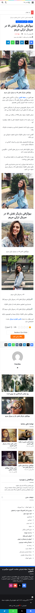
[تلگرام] (8, 42)
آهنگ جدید (28, 549)
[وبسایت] (17, 368)
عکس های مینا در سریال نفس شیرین (10, 445)
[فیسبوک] (31, 42)
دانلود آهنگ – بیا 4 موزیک (25, 507)
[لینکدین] (22, 42)
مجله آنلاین (22, 97)
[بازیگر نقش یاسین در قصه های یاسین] (25, 434)
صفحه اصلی (28, 17)
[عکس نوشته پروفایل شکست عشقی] (9, 458)
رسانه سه (29, 546)
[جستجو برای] (2, 3)
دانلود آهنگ (28, 558)
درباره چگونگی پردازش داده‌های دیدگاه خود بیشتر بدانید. (18, 490)
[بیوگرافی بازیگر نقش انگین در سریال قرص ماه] (25, 457)
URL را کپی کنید (17, 337)
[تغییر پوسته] (6, 3)
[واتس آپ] (13, 42)
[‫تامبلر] (17, 42)
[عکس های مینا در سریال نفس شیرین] (9, 435)
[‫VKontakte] (17, 344)
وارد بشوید (18, 486)
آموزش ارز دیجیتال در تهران (25, 539)
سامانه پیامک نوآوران (26, 555)
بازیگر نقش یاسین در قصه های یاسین (26, 443)
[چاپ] (31, 47)
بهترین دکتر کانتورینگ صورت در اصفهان (21, 510)
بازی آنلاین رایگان (27, 530)
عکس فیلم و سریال (15, 17)
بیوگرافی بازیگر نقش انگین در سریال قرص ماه (25, 466)
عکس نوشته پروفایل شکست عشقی (11, 469)
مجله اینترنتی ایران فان (26, 552)
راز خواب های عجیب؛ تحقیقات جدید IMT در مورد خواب (15, 12)
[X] (27, 42)
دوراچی (30, 520)
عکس (22, 17)
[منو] (33, 3)
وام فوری (29, 517)
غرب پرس (29, 523)
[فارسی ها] (27, 2)
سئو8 (30, 526)
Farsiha (17, 364)
